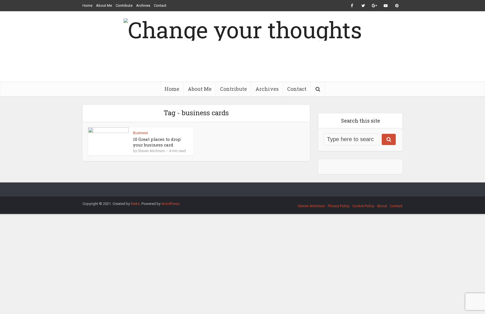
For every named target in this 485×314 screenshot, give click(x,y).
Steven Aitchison (151, 151)
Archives (143, 5)
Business (140, 133)
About (382, 206)
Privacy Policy (338, 206)
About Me (104, 5)
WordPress (170, 204)
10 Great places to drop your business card (157, 142)
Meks (135, 204)
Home (87, 5)
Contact (160, 5)
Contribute (124, 5)
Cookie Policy (363, 206)
